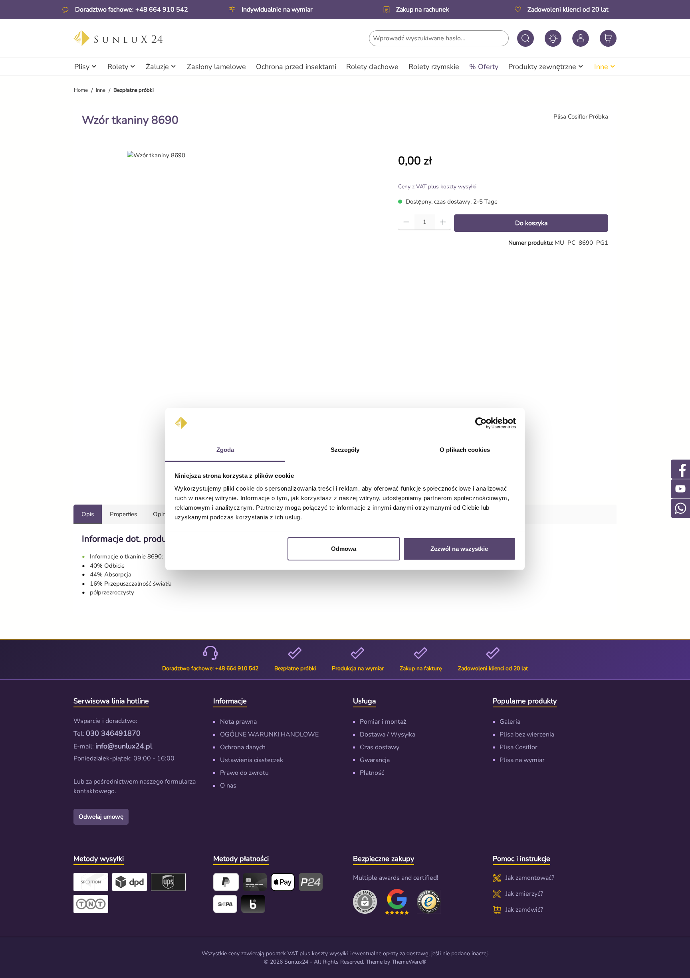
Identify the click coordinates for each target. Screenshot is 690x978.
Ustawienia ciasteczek (251, 760)
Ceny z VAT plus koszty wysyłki (437, 186)
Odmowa (343, 548)
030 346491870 (113, 733)
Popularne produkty (525, 701)
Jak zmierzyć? (524, 893)
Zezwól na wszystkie (459, 548)
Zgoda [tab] (225, 449)
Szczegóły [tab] (345, 449)
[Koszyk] (608, 38)
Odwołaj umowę (101, 817)
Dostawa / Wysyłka (387, 734)
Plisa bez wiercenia (527, 734)
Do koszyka (531, 223)
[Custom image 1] (397, 902)
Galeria (510, 721)
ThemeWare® (409, 962)
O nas (228, 785)
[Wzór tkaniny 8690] (156, 155)
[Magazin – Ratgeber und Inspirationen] (553, 38)
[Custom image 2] (429, 902)
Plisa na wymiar (522, 760)
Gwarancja (375, 760)
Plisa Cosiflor (518, 747)
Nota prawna (238, 721)
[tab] (87, 514)
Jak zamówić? (524, 909)
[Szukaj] (525, 38)
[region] (232, 316)
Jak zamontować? (530, 877)
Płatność (372, 772)
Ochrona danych (243, 747)
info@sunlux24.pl (123, 746)
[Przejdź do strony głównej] (118, 38)
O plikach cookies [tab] (465, 449)
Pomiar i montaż (383, 721)
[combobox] (439, 38)
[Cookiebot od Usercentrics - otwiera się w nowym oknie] (481, 424)
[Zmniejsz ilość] (406, 222)
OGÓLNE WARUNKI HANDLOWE (269, 734)
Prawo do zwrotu (244, 772)
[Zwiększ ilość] (443, 222)
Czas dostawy (379, 747)
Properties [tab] (123, 514)
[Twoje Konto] (580, 38)
